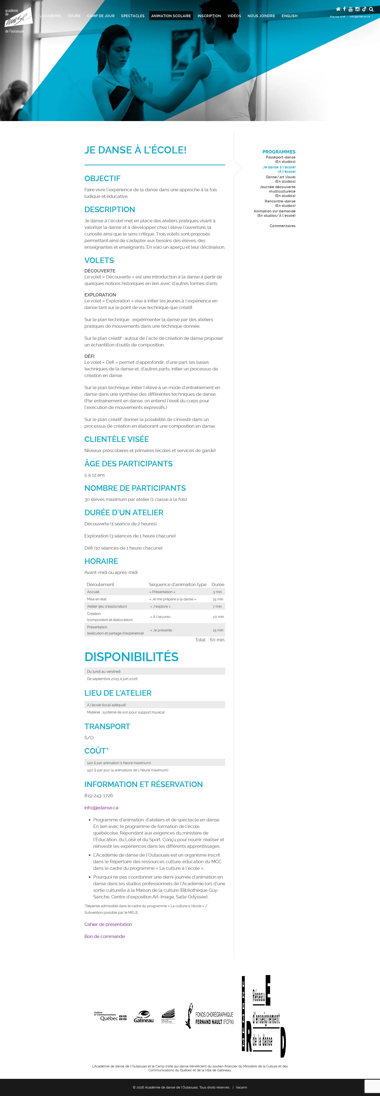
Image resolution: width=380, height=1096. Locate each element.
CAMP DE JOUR (101, 16)
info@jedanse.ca (360, 16)
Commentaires (283, 226)
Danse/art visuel (281, 179)
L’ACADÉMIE (50, 16)
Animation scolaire (171, 16)
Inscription (209, 16)
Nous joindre (261, 16)
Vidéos (234, 16)
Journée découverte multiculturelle (278, 191)
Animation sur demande (275, 213)
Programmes (279, 151)
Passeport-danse (281, 159)
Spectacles (133, 16)
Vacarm (241, 1087)
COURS (74, 16)
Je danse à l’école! (279, 169)
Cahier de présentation (108, 924)
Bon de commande (104, 936)
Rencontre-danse (280, 203)
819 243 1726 (337, 16)
